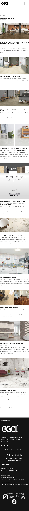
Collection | (8, 449)
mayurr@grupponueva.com (14, 460)
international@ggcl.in (18, 458)
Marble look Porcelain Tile (9, 390)
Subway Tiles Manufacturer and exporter (11, 344)
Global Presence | (21, 449)
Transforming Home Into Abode (11, 76)
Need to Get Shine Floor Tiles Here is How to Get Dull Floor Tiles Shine (14, 43)
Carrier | (7, 452)
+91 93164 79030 (8, 439)
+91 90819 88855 (18, 437)
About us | (3, 449)
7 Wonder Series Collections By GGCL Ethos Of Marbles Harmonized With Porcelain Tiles (13, 203)
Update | (3, 452)
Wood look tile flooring (9, 307)
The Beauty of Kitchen (8, 277)
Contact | (11, 452)
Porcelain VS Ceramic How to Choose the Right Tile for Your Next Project (13, 149)
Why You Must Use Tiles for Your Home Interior (14, 109)
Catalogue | (14, 449)
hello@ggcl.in (8, 441)
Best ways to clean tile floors (11, 235)
